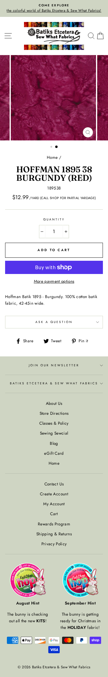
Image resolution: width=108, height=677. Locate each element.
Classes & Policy (53, 423)
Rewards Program (54, 524)
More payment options (54, 281)
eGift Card (54, 453)
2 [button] (56, 147)
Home (52, 157)
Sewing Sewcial (54, 433)
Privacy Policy (54, 544)
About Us (54, 403)
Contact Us (54, 484)
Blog (54, 443)
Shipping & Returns (54, 534)
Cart (54, 514)
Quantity (54, 219)
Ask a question (54, 322)
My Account (53, 504)
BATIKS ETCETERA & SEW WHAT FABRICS (54, 383)
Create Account (54, 494)
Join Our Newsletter (54, 365)
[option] (54, 8)
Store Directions (54, 413)
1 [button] (51, 147)
